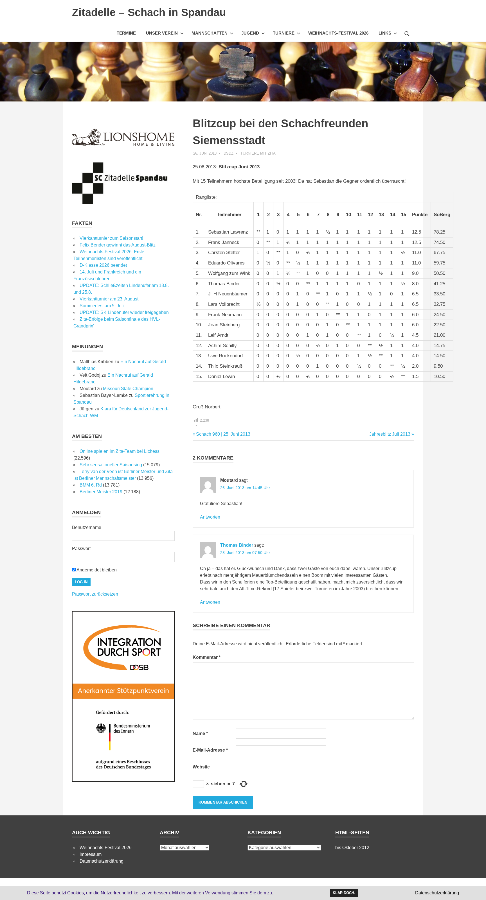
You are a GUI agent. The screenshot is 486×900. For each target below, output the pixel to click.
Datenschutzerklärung (101, 861)
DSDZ (228, 153)
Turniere (283, 33)
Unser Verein (162, 33)
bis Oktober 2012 (352, 847)
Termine (126, 33)
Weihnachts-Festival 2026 (338, 33)
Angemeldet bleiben (96, 569)
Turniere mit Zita (258, 153)
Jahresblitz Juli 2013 (389, 434)
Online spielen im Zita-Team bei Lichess (119, 451)
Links (385, 33)
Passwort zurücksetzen (95, 594)
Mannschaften (210, 33)
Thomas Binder (236, 545)
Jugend (250, 33)
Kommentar (206, 657)
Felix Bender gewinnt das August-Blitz (118, 245)
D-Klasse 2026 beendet (103, 265)
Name (200, 733)
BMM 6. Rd (91, 485)
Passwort (81, 548)
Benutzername (86, 527)
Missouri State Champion (128, 388)
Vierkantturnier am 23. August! (110, 299)
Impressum (91, 854)
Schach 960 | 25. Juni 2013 (223, 434)
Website (201, 767)
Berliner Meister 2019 (101, 491)
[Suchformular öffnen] (407, 33)
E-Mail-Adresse (210, 750)
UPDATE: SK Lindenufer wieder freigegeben (124, 312)
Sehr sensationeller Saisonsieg (111, 464)
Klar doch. (344, 893)
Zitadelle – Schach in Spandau (149, 12)
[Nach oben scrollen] (476, 890)
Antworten (210, 517)
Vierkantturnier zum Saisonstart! (111, 238)
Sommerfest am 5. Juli (102, 305)
